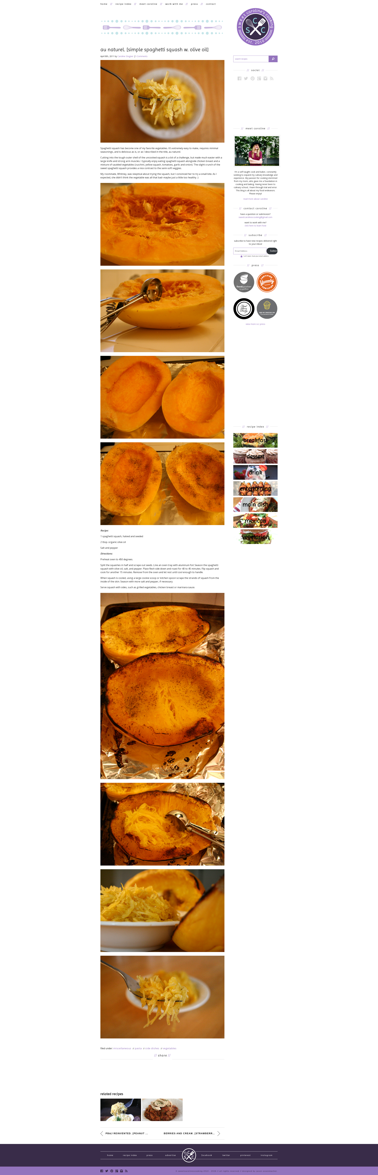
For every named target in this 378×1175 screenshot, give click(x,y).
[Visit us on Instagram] (265, 78)
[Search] (273, 59)
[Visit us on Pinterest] (253, 78)
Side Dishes (152, 1048)
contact (211, 4)
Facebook (206, 1155)
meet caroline (148, 4)
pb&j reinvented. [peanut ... (127, 1133)
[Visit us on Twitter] (246, 78)
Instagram (267, 1155)
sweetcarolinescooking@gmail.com (255, 217)
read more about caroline (255, 198)
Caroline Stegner (125, 56)
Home (110, 1155)
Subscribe (274, 251)
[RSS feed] (271, 78)
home (103, 4)
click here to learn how (255, 225)
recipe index (123, 4)
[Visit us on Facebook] (239, 78)
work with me (174, 4)
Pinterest (245, 1155)
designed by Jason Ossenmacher (259, 1171)
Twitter (226, 1155)
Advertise (170, 1155)
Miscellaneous (122, 1048)
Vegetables (169, 1048)
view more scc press (255, 324)
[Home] (255, 27)
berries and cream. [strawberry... (190, 1133)
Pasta (138, 1048)
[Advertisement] (162, 1075)
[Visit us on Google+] (259, 78)
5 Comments (141, 56)
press (194, 4)
